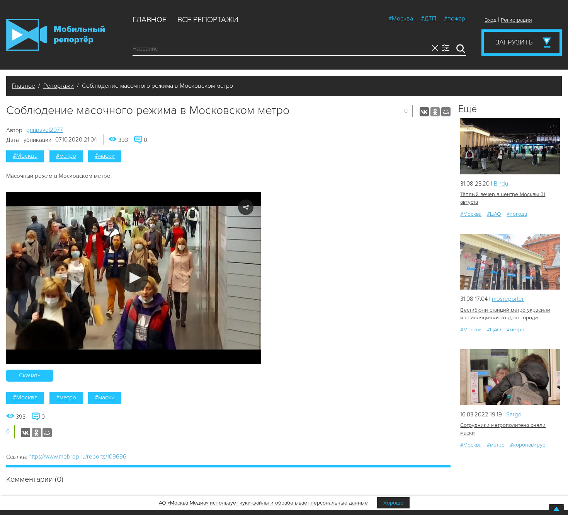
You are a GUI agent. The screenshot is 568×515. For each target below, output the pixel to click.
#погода (517, 214)
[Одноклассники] (435, 111)
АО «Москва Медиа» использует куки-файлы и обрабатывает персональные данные (263, 503)
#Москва (400, 18)
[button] (133, 277)
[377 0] (510, 377)
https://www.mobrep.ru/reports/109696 (77, 456)
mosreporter (508, 298)
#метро (66, 156)
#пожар (454, 18)
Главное (150, 19)
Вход (491, 20)
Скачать (30, 375)
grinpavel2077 (44, 129)
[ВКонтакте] (424, 111)
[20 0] (510, 146)
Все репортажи (207, 19)
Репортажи (58, 86)
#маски (105, 156)
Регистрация (516, 20)
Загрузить (513, 42)
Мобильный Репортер (55, 35)
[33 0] (510, 262)
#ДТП (428, 18)
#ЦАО (494, 214)
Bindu (501, 183)
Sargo (514, 414)
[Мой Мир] (446, 111)
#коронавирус (527, 445)
